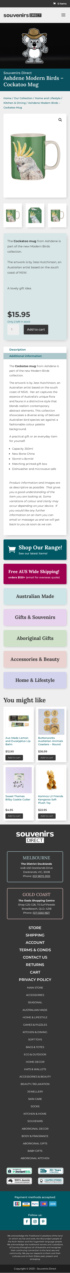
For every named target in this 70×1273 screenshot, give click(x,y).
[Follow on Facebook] (27, 1221)
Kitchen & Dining (15, 102)
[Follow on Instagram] (35, 1221)
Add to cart (36, 329)
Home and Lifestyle (47, 98)
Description (17, 349)
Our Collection (23, 98)
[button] (60, 119)
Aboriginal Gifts (35, 638)
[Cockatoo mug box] (35, 226)
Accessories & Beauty (35, 659)
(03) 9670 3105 (41, 876)
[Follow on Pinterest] (43, 1221)
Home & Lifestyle (35, 680)
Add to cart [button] (14, 757)
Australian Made (35, 596)
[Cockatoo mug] (13, 226)
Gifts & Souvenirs (35, 617)
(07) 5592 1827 (41, 912)
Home (7, 98)
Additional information (25, 356)
